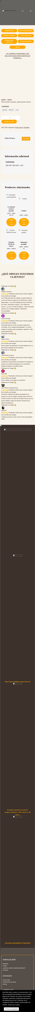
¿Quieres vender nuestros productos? (14, 968)
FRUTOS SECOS (9, 30)
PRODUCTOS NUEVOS (25, 41)
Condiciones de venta (9, 982)
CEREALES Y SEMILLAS (9, 35)
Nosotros (5, 963)
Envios (5, 984)
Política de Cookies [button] (14, 1004)
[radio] (5, 110)
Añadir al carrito (9, 121)
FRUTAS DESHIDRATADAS (25, 30)
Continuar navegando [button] (11, 1009)
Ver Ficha (26, 138)
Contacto (5, 970)
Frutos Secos (19, 127)
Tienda (5, 966)
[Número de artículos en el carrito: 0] (30, 11)
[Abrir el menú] (23, 11)
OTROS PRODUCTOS (26, 35)
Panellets (26, 127)
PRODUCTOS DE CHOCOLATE (9, 41)
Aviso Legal (6, 980)
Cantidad (5, 106)
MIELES (17, 47)
